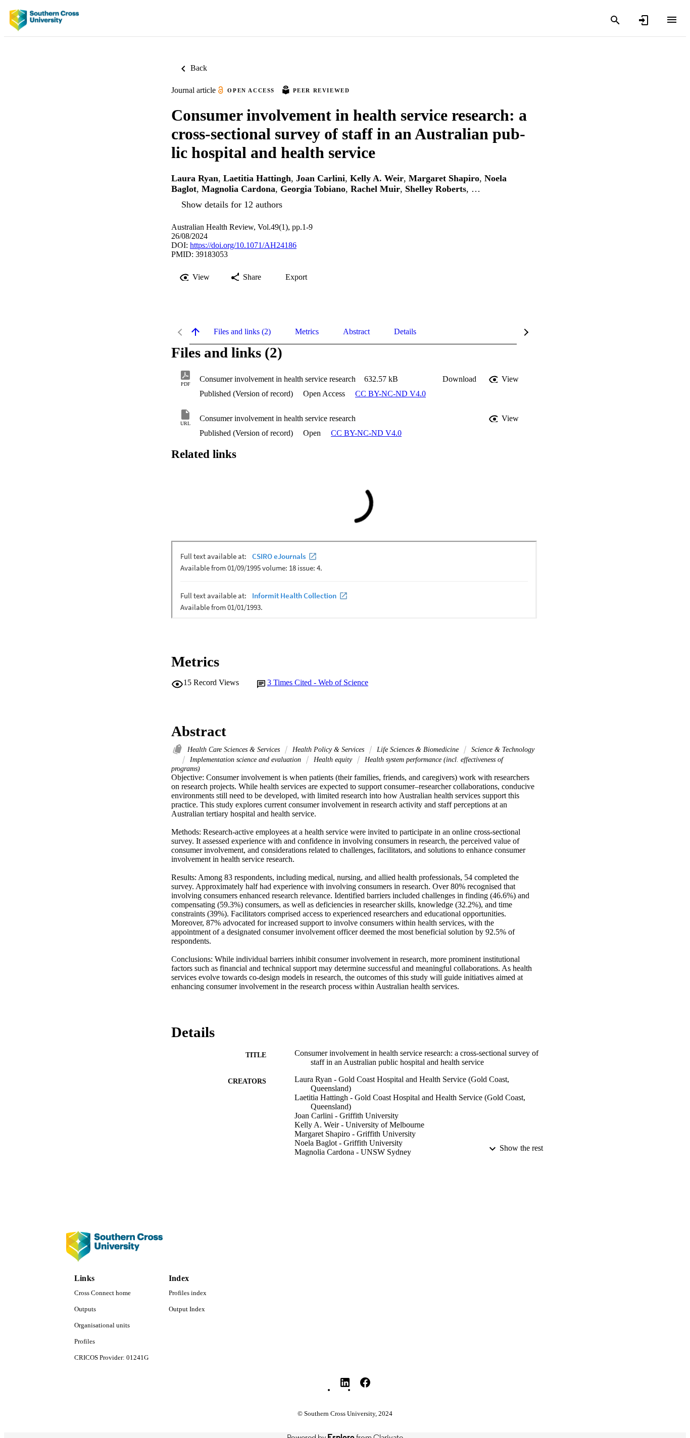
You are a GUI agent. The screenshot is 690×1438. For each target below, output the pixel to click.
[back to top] (195, 332)
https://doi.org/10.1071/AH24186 (243, 245)
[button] (459, 379)
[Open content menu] (672, 20)
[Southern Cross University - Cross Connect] (44, 20)
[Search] (615, 20)
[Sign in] (643, 20)
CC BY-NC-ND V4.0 (390, 393)
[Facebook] (365, 1382)
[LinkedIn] (345, 1382)
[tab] (242, 332)
